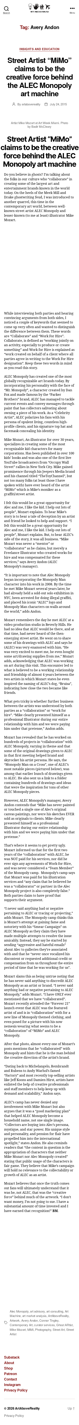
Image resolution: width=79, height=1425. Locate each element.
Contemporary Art (21, 1325)
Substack (11, 1357)
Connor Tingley (48, 1320)
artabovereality (31, 104)
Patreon (10, 1373)
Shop (8, 1368)
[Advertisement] (39, 268)
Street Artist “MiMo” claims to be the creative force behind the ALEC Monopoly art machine (39, 76)
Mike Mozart (18, 1329)
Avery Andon (29, 1320)
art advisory (37, 1311)
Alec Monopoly (19, 1311)
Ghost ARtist (64, 1325)
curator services (44, 1325)
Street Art (59, 1329)
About (9, 1362)
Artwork (15, 1320)
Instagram (12, 1384)
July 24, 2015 (58, 104)
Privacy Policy (15, 1390)
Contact (10, 1379)
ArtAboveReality (58, 1316)
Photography (43, 1329)
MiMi (30, 1329)
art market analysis (34, 1316)
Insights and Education (39, 49)
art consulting (54, 1311)
